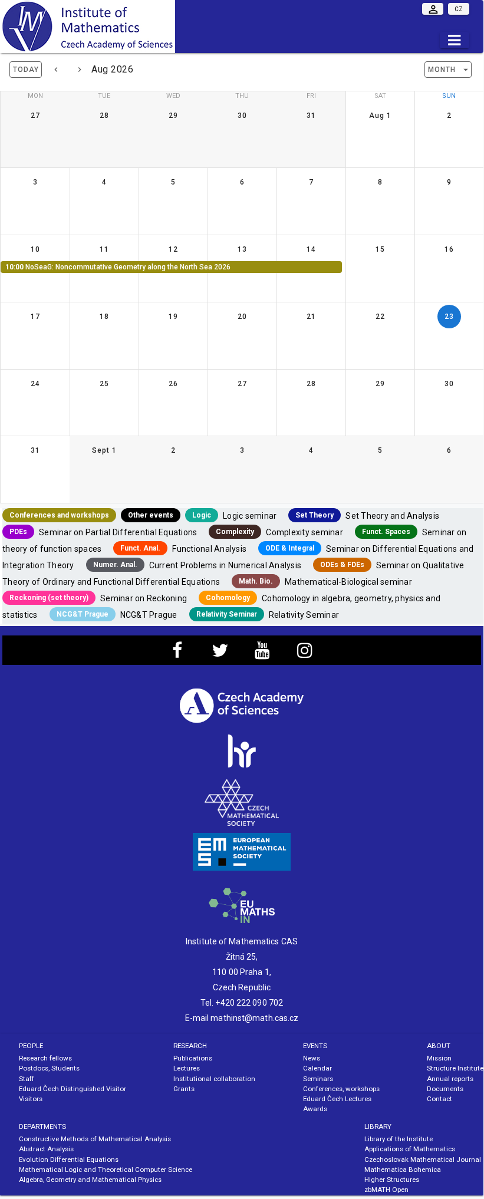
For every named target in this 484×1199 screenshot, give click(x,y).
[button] (448, 69)
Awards (315, 1109)
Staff (26, 1079)
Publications (192, 1058)
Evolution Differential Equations (68, 1159)
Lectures (186, 1068)
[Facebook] (177, 653)
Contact (439, 1099)
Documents (445, 1089)
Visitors (30, 1099)
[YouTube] (262, 653)
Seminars (318, 1079)
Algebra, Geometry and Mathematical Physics (90, 1179)
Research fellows (45, 1058)
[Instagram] (305, 653)
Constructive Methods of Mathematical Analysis (95, 1139)
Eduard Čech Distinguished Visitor (72, 1089)
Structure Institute (455, 1068)
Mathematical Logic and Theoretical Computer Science (105, 1169)
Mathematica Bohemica (402, 1169)
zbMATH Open (386, 1189)
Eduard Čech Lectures (337, 1099)
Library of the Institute (398, 1139)
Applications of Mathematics (409, 1149)
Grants (184, 1089)
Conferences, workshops (341, 1089)
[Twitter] (220, 653)
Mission (439, 1058)
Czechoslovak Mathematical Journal (422, 1159)
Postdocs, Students (49, 1068)
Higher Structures (391, 1179)
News (311, 1058)
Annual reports (450, 1079)
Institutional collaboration (214, 1079)
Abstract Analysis (46, 1149)
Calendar (317, 1068)
